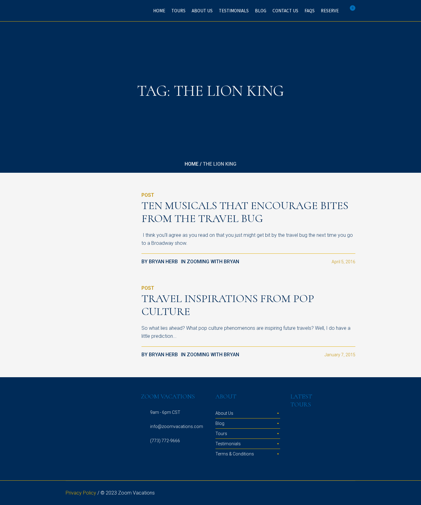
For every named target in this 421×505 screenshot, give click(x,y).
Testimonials (228, 443)
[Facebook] (329, 493)
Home (191, 164)
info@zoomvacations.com (176, 426)
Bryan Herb (163, 262)
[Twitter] (336, 493)
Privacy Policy (81, 493)
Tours (221, 433)
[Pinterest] (344, 493)
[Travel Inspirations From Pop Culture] (99, 317)
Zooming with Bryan (213, 262)
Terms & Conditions (234, 453)
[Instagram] (321, 493)
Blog (219, 423)
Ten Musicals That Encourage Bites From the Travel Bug (244, 212)
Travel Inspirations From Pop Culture (227, 305)
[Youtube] (351, 493)
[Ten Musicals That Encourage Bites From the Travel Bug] (99, 224)
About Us (224, 413)
